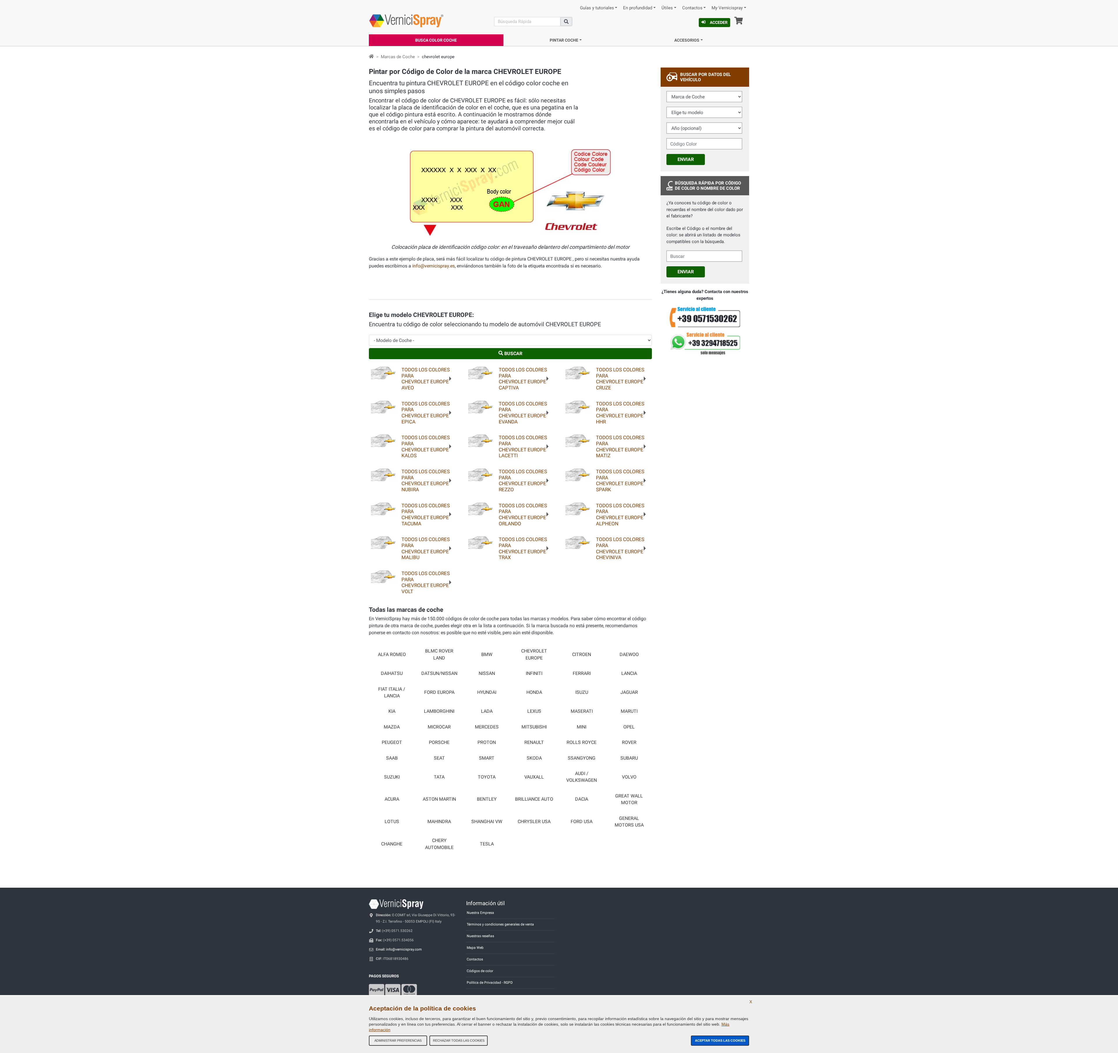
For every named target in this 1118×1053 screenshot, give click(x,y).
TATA (439, 777)
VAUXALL (534, 777)
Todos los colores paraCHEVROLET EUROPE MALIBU (425, 548)
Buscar (512, 353)
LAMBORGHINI (439, 711)
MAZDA (392, 727)
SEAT (439, 758)
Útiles (667, 8)
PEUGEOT (392, 742)
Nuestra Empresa (480, 913)
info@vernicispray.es (433, 266)
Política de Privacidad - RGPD (490, 983)
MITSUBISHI (534, 727)
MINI (581, 727)
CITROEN (581, 654)
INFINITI (534, 673)
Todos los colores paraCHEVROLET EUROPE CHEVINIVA (620, 548)
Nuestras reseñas (480, 936)
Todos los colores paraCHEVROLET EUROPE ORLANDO (523, 514)
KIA (391, 711)
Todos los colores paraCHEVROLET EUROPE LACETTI (523, 446)
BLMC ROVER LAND (439, 654)
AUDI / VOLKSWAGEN (581, 777)
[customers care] (705, 316)
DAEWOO (629, 654)
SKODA (534, 758)
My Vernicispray (727, 8)
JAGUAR (629, 692)
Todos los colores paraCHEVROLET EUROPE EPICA (425, 413)
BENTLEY (487, 799)
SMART (486, 758)
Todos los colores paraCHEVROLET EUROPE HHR (620, 413)
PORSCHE (439, 742)
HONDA (534, 692)
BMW (486, 654)
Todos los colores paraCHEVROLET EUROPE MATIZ (620, 446)
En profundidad (637, 8)
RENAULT (534, 742)
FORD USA (581, 821)
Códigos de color (480, 971)
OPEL (629, 727)
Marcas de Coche (398, 56)
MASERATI (582, 711)
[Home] (371, 56)
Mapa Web (475, 948)
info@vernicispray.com (404, 949)
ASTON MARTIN (439, 799)
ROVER (629, 742)
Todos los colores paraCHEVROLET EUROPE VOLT (425, 582)
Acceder (719, 22)
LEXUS (534, 711)
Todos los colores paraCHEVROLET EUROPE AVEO (425, 379)
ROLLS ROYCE (582, 742)
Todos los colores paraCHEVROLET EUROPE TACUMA (425, 514)
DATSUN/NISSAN (439, 673)
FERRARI (582, 673)
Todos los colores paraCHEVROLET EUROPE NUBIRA (425, 480)
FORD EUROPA (439, 692)
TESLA (487, 844)
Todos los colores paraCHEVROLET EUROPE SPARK (620, 480)
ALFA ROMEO (392, 654)
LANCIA (629, 673)
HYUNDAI (486, 692)
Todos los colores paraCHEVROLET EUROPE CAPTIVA (523, 379)
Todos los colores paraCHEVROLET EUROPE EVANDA (523, 413)
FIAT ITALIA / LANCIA (391, 693)
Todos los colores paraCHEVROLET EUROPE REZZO (523, 480)
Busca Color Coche (436, 40)
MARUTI (629, 711)
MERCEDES (487, 727)
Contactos (692, 8)
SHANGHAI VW (486, 821)
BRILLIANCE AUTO (534, 799)
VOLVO (629, 777)
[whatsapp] (705, 344)
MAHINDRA (439, 821)
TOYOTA (487, 777)
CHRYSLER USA (534, 821)
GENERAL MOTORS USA (629, 822)
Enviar (685, 159)
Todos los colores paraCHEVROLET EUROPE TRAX (523, 548)
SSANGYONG (581, 758)
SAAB (392, 758)
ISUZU (581, 692)
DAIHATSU (392, 673)
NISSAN (487, 673)
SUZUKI (392, 777)
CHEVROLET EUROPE (534, 654)
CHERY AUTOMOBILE (439, 844)
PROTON (486, 742)
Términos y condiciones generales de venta (500, 924)
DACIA (581, 799)
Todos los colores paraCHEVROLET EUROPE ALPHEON (620, 514)
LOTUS (392, 821)
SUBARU (629, 758)
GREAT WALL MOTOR (629, 799)
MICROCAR (439, 727)
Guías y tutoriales (597, 8)
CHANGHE (391, 844)
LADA (487, 711)
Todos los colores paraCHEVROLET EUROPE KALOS (425, 446)
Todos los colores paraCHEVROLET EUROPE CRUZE (620, 379)
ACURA (392, 799)
